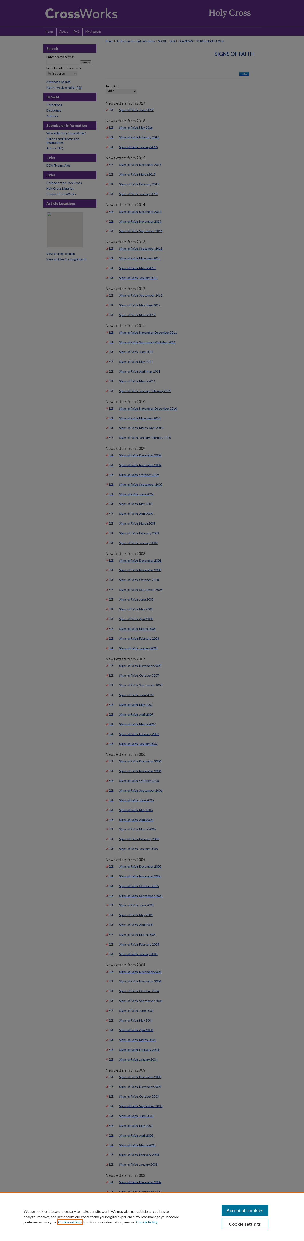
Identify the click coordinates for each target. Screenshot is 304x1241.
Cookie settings (70, 1222)
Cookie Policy (147, 1222)
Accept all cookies (245, 1210)
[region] (152, 1216)
